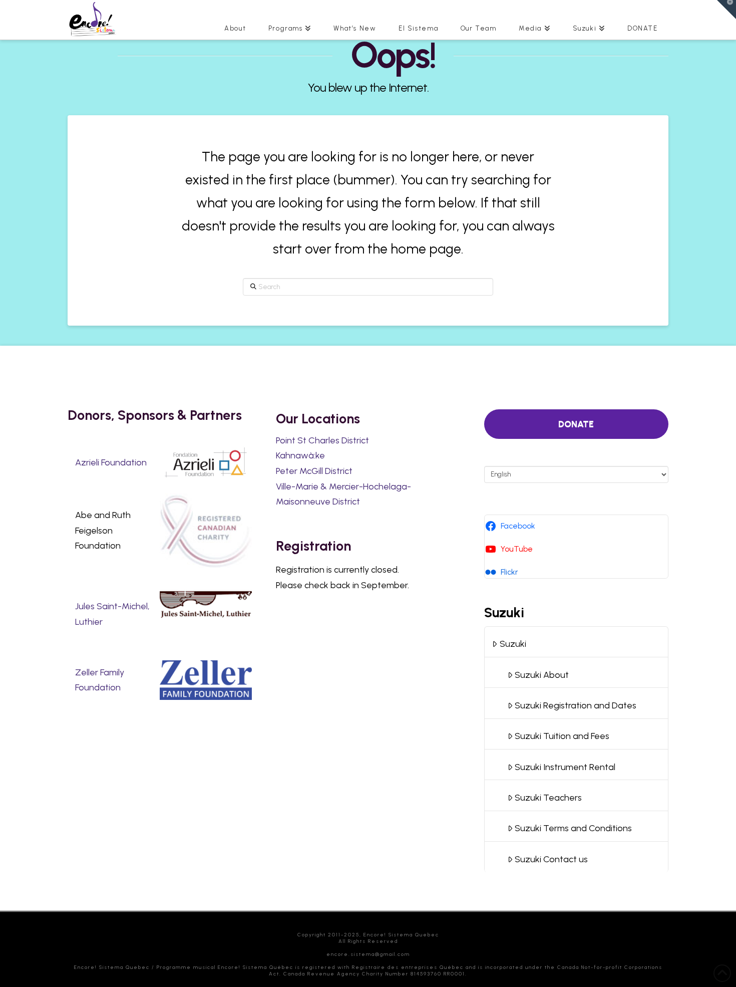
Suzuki (513, 643)
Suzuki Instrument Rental (565, 767)
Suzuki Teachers (548, 797)
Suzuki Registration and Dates (575, 705)
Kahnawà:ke (300, 455)
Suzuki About (542, 674)
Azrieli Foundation (111, 462)
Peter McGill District (314, 470)
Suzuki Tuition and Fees (562, 736)
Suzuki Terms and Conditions (573, 828)
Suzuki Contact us (551, 859)
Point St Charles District (322, 440)
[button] (726, 9)
